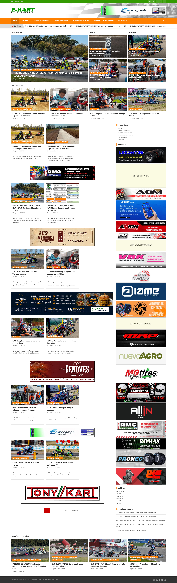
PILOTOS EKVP (141, 48)
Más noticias (17, 86)
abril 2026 (119, 501)
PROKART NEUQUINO (102, 72)
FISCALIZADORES (108, 21)
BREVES (29, 109)
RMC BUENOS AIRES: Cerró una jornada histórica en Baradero (67, 565)
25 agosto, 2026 (17, 79)
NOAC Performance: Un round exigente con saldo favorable (146, 76)
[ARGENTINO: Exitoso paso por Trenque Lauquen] (27, 259)
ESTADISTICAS (122, 21)
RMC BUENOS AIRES (61, 21)
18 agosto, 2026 (95, 79)
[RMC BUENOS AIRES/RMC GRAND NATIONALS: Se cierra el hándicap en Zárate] (27, 193)
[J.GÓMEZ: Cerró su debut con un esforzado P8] (62, 450)
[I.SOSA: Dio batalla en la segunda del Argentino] (62, 328)
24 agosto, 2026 (134, 55)
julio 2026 (119, 494)
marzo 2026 (119, 503)
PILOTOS (97, 21)
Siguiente (75, 510)
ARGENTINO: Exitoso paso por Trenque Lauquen (153, 26)
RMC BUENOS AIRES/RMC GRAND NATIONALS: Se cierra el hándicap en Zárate (52, 26)
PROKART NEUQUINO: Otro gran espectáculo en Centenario (103, 76)
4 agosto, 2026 (56, 568)
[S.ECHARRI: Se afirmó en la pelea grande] (27, 450)
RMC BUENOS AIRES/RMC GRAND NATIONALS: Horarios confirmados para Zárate (107, 26)
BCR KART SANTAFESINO (19, 109)
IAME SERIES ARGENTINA (41, 21)
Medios (93, 32)
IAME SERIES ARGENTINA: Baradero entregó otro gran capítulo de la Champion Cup (29, 566)
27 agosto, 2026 (17, 118)
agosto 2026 (120, 491)
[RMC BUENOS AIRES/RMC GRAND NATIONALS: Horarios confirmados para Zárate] (62, 193)
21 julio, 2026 (133, 568)
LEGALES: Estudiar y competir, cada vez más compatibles (61, 273)
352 (66, 510)
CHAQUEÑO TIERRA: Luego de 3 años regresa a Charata (105, 52)
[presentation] (84, 32)
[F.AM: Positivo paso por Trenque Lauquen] (62, 395)
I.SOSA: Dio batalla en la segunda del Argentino (144, 52)
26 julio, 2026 (94, 568)
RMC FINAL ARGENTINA (61, 141)
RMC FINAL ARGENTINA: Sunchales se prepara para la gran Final (61, 147)
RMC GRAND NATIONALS (81, 21)
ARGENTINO (24, 21)
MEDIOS (104, 48)
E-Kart (25, 79)
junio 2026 (119, 496)
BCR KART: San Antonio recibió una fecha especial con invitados (29, 115)
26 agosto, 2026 (51, 151)
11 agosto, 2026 (17, 571)
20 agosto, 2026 (95, 55)
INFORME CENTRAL (72, 557)
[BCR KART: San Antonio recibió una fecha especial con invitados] (27, 134)
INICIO (15, 21)
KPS (98, 109)
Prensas (132, 32)
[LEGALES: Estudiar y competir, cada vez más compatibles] (62, 259)
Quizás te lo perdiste (20, 536)
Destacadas (17, 32)
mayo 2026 (119, 498)
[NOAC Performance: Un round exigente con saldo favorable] (27, 395)
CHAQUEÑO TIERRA (96, 48)
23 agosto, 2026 (134, 118)
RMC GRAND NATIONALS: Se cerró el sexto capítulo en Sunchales (108, 565)
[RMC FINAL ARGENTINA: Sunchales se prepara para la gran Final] (62, 134)
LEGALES (68, 109)
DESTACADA (24, 73)
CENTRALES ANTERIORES (19, 559)
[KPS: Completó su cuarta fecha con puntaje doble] (27, 328)
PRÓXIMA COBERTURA (27, 199)
